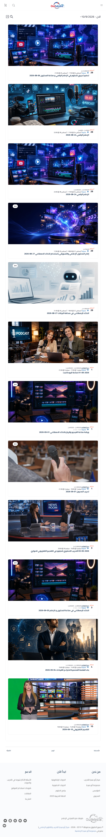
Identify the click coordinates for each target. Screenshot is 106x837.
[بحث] (12, 5)
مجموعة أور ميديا (93, 785)
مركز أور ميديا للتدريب (92, 780)
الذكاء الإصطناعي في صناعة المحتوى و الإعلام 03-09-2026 (64, 610)
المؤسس (96, 790)
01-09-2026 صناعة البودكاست (76, 372)
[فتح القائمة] (101, 5)
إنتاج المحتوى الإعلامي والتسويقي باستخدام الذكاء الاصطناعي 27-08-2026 (56, 254)
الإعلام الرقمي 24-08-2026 (77, 135)
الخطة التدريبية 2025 (58, 796)
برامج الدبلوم (61, 790)
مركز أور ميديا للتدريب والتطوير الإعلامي (54, 827)
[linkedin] (10, 820)
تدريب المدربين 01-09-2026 (77, 491)
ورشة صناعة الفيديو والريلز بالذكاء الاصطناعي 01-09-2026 (64, 432)
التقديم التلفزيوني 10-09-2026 (75, 729)
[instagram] (15, 820)
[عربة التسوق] (5, 5)
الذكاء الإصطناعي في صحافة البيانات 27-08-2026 (68, 313)
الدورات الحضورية (59, 785)
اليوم (53, 751)
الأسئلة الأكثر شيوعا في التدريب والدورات (19, 781)
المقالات (27, 793)
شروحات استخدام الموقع (21, 788)
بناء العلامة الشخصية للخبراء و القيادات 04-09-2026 (67, 670)
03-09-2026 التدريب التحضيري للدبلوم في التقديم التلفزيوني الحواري (60, 551)
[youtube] (4, 825)
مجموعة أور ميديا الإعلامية (85, 831)
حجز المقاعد (85, 368)
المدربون (96, 796)
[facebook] (20, 820)
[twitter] (5, 820)
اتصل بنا (28, 799)
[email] (25, 820)
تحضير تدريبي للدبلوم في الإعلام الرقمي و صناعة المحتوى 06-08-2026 (59, 75)
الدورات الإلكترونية (58, 780)
